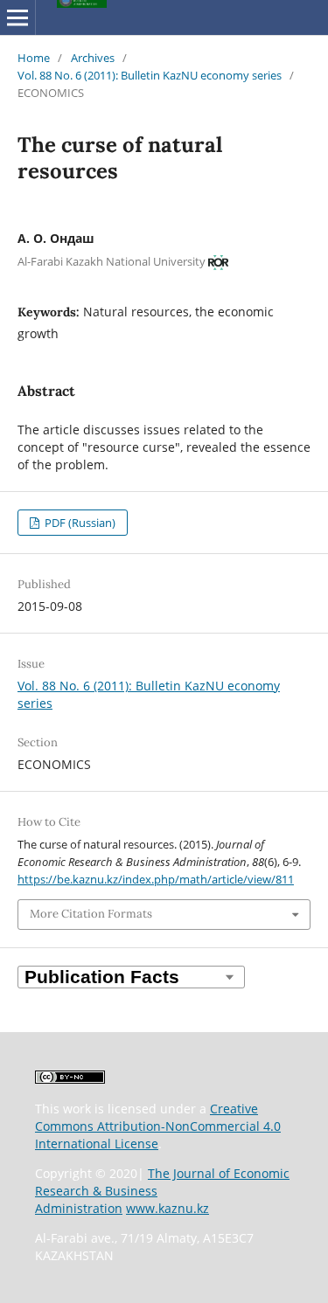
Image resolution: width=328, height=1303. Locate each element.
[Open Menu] (17, 17)
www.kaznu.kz (167, 1208)
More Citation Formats (91, 913)
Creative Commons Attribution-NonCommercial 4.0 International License (158, 1126)
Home (33, 58)
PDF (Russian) (78, 522)
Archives (93, 58)
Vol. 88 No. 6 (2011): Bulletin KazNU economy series (149, 75)
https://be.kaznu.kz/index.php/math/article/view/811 (155, 879)
